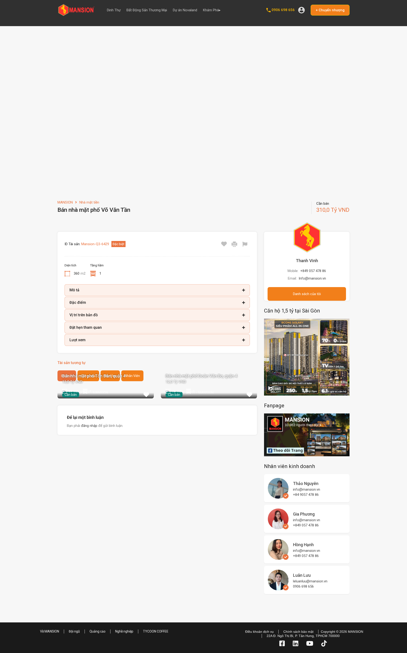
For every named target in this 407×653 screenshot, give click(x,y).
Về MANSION (49, 631)
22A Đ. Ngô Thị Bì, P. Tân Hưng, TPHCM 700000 (303, 636)
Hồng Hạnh (303, 544)
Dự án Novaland (185, 10)
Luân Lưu (302, 575)
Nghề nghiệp (124, 631)
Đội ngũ (74, 631)
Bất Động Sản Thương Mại (146, 10)
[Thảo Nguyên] (278, 496)
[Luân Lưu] (278, 588)
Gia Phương (304, 514)
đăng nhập (89, 426)
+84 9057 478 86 (306, 495)
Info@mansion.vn (312, 278)
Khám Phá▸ (212, 10)
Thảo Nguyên (305, 483)
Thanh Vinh (307, 260)
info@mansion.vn (306, 489)
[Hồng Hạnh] (278, 558)
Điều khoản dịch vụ (259, 631)
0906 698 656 (283, 10)
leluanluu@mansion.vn (310, 581)
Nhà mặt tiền (89, 202)
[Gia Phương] (278, 527)
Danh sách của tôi (307, 294)
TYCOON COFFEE (155, 631)
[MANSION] (76, 14)
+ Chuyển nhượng (330, 10)
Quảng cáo (98, 631)
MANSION (65, 202)
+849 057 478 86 (313, 271)
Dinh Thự (114, 10)
